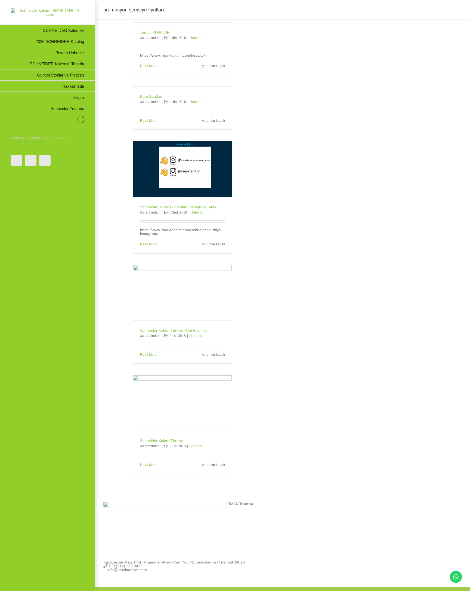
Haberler (196, 38)
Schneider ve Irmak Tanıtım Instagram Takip (178, 207)
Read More (148, 66)
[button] (47, 119)
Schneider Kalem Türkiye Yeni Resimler (174, 330)
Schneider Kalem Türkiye (161, 440)
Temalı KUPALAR (155, 32)
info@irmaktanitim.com (28, 142)
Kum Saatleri (151, 96)
